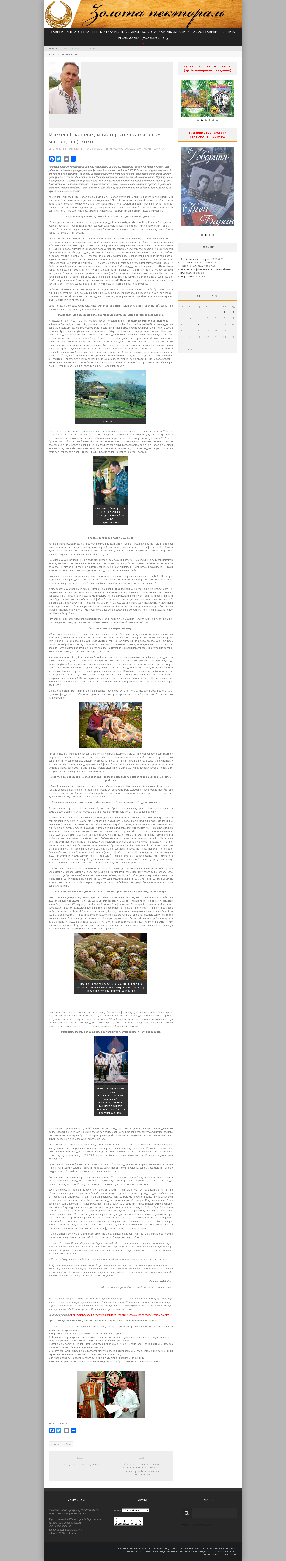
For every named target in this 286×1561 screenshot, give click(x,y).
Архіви (117, 1510)
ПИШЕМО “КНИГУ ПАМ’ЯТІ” (215, 1554)
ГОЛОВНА (123, 1548)
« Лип (190, 349)
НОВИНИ (57, 32)
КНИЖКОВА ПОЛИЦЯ (155, 1551)
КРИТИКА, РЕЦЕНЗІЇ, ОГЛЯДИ (119, 32)
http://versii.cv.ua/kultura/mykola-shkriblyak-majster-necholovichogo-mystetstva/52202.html (120, 1314)
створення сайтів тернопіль (197, 1524)
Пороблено (187, 276)
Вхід (165, 38)
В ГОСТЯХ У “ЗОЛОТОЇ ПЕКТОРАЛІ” (219, 1548)
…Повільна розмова (192, 262)
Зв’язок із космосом (192, 265)
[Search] (143, 43)
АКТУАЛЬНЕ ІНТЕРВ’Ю (190, 1548)
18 (190, 330)
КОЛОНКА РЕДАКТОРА (141, 1548)
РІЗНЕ (233, 1554)
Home (51, 54)
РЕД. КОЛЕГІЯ (171, 1548)
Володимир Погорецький (68, 148)
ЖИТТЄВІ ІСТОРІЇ (135, 1551)
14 (216, 324)
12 (199, 324)
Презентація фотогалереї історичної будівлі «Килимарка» (104, 48)
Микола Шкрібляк (61, 1444)
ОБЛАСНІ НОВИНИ (205, 32)
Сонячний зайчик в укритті (196, 259)
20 (207, 330)
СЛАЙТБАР (160, 148)
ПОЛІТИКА (228, 32)
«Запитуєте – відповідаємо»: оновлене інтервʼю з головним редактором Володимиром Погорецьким (141, 1469)
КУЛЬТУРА (149, 32)
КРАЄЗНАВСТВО (128, 38)
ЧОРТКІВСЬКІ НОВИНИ (174, 32)
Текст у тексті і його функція (79, 1464)
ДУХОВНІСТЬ (150, 38)
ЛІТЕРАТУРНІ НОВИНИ (82, 32)
